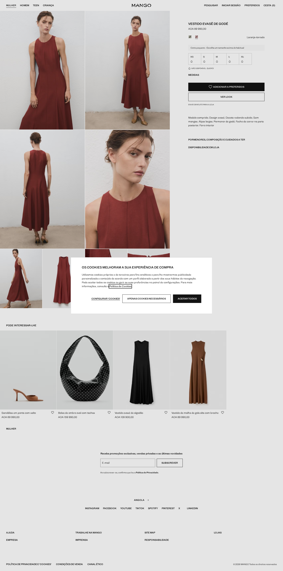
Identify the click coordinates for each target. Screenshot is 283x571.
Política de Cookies (120, 286)
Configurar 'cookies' (105, 298)
